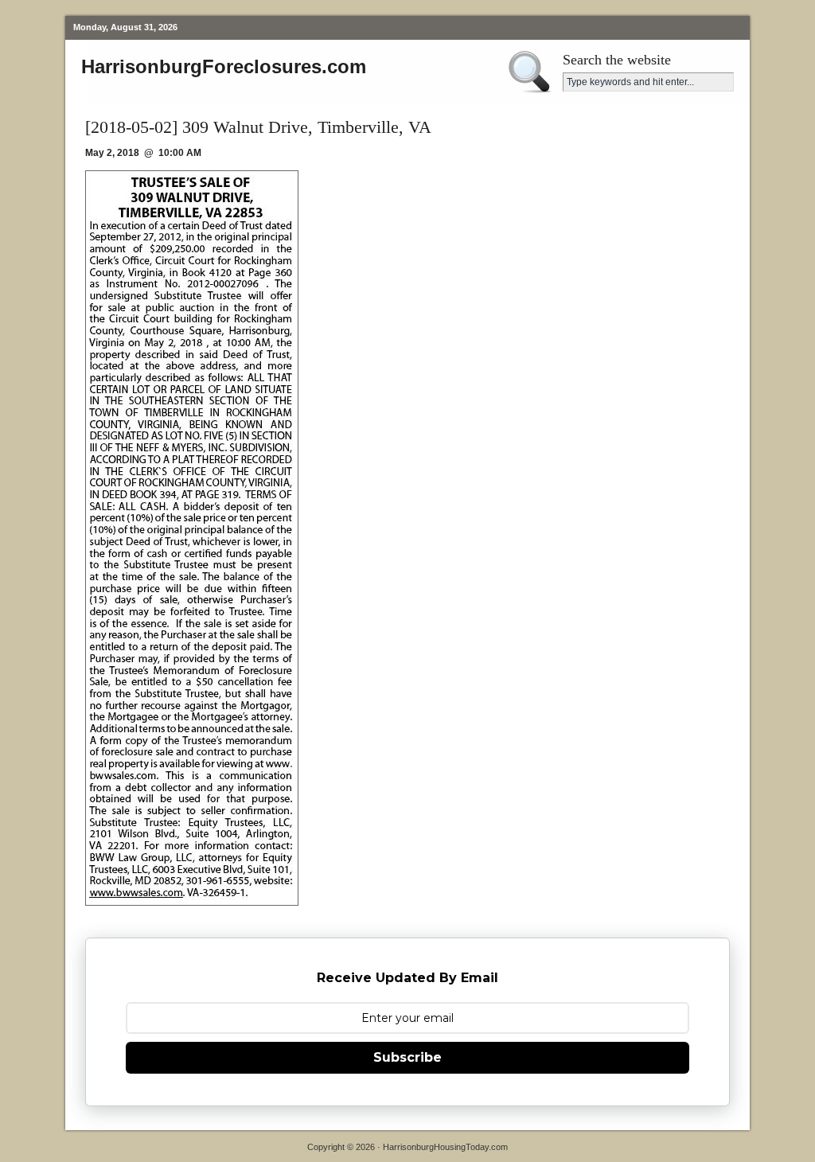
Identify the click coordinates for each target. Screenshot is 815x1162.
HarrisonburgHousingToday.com (445, 1147)
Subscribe (407, 1057)
